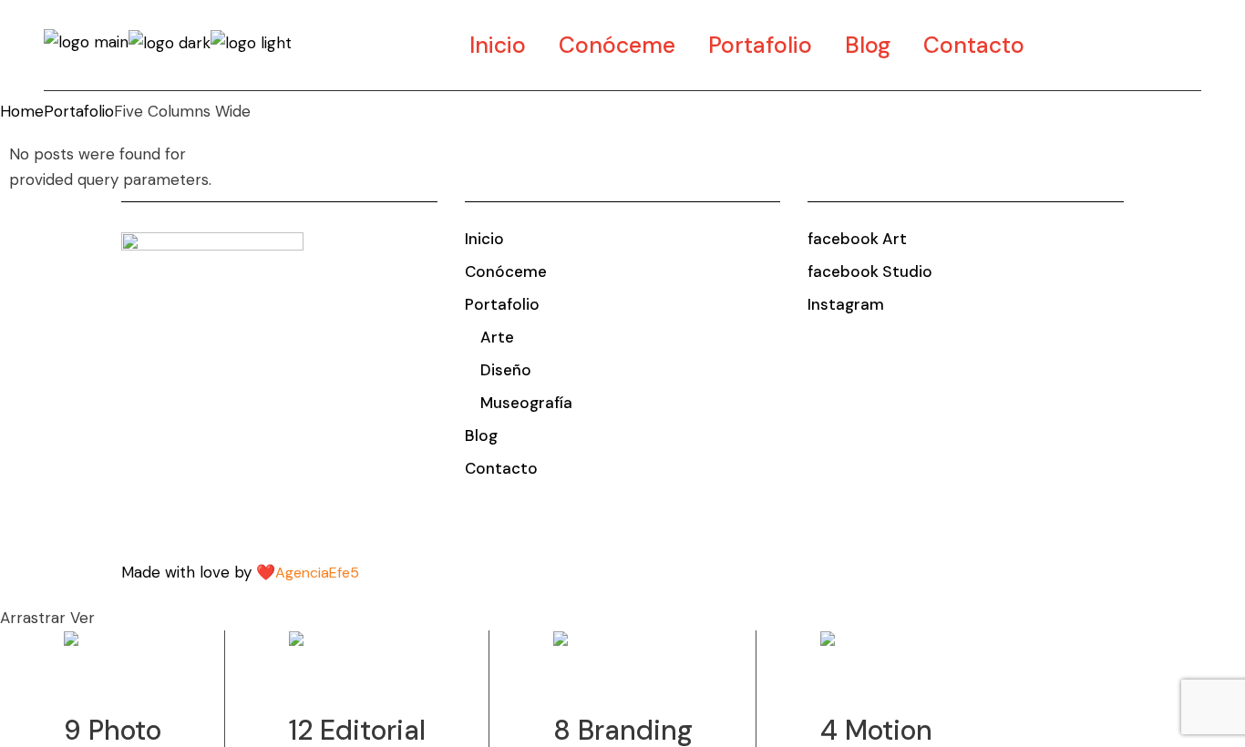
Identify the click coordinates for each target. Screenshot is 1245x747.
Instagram (846, 304)
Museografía (526, 403)
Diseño (505, 370)
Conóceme (506, 271)
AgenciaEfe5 (317, 572)
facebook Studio (870, 271)
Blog (481, 435)
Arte (497, 337)
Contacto (501, 468)
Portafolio (502, 304)
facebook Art (857, 239)
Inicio (484, 239)
